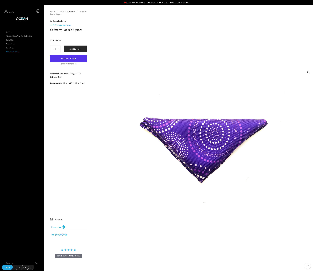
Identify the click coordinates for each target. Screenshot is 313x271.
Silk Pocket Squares (67, 11)
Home (52, 11)
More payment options (68, 64)
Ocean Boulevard (59, 21)
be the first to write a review (68, 256)
